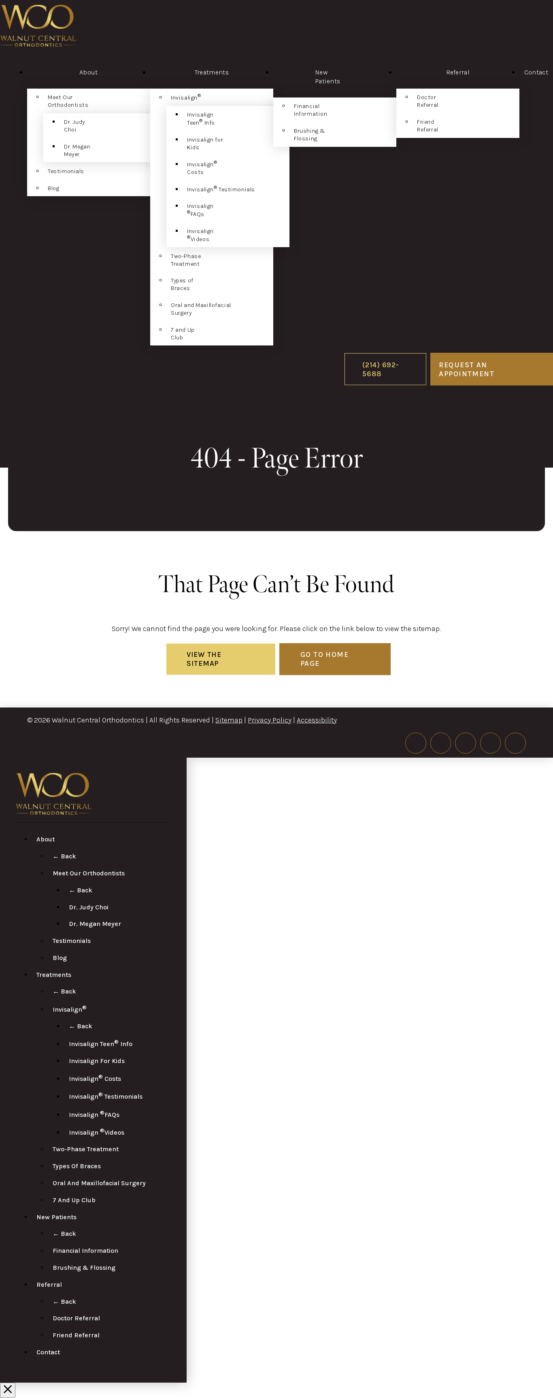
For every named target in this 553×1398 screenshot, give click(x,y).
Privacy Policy (269, 720)
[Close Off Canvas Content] (7, 1390)
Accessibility (317, 720)
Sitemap (228, 720)
